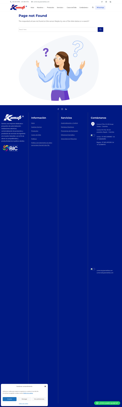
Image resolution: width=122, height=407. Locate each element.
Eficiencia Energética (68, 135)
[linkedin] (110, 1)
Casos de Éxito (36, 135)
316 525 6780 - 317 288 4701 (20, 1)
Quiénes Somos (36, 127)
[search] (92, 7)
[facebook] (102, 1)
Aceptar (9, 399)
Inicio (33, 123)
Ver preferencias (39, 399)
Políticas (34, 139)
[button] (45, 386)
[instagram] (106, 1)
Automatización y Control (69, 123)
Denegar (24, 399)
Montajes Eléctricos (67, 127)
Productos (34, 131)
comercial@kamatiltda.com (41, 1)
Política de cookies (23, 403)
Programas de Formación (69, 131)
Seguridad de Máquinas (69, 139)
